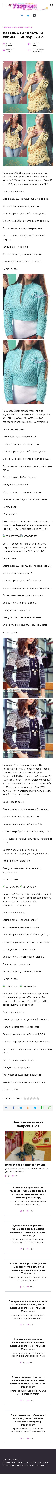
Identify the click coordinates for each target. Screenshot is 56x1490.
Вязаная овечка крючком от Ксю (25, 1164)
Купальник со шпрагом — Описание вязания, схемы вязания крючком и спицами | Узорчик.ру (28, 1230)
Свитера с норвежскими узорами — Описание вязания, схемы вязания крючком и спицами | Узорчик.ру (28, 1192)
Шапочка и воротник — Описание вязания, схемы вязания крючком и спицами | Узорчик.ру (28, 1344)
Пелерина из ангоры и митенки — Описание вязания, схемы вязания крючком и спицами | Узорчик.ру (28, 1306)
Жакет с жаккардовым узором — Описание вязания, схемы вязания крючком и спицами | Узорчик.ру (28, 1268)
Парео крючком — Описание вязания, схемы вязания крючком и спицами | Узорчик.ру (28, 1420)
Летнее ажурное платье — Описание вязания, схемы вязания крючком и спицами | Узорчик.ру (28, 1382)
